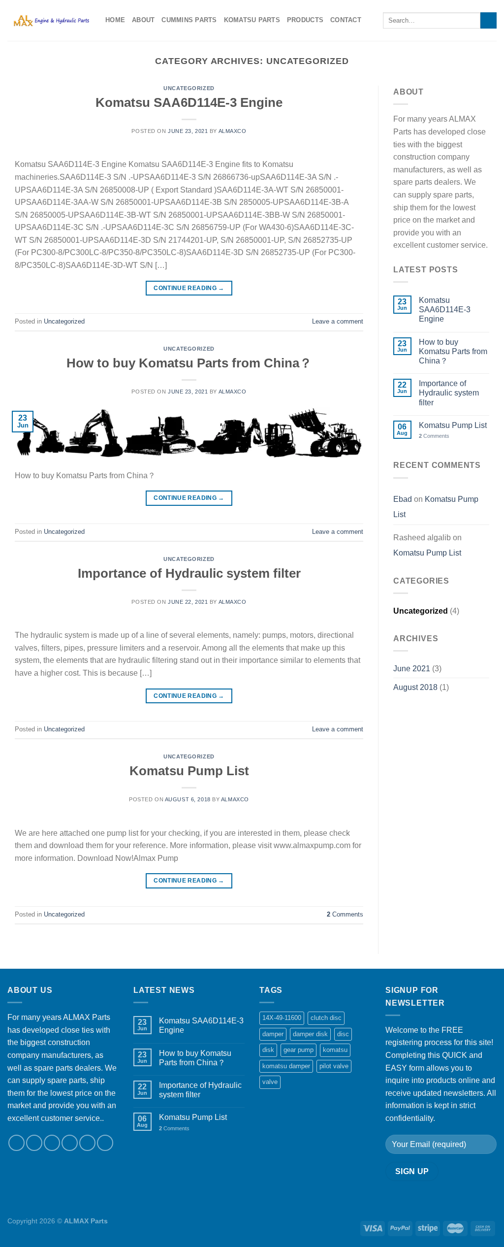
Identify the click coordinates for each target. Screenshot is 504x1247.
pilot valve (333, 1066)
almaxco (233, 131)
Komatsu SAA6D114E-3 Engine (189, 102)
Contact (345, 20)
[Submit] (488, 20)
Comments (345, 914)
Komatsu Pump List (189, 771)
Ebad (402, 499)
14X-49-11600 (281, 1017)
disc (343, 1034)
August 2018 (415, 687)
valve (270, 1081)
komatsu (335, 1049)
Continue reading (189, 288)
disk (268, 1049)
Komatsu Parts (252, 20)
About (143, 20)
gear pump (299, 1049)
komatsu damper (286, 1066)
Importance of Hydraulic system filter (189, 573)
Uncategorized (188, 88)
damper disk (310, 1034)
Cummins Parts (189, 20)
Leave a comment (337, 321)
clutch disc (326, 1017)
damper (273, 1034)
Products (305, 20)
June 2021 (411, 668)
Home (115, 20)
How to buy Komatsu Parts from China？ (189, 363)
